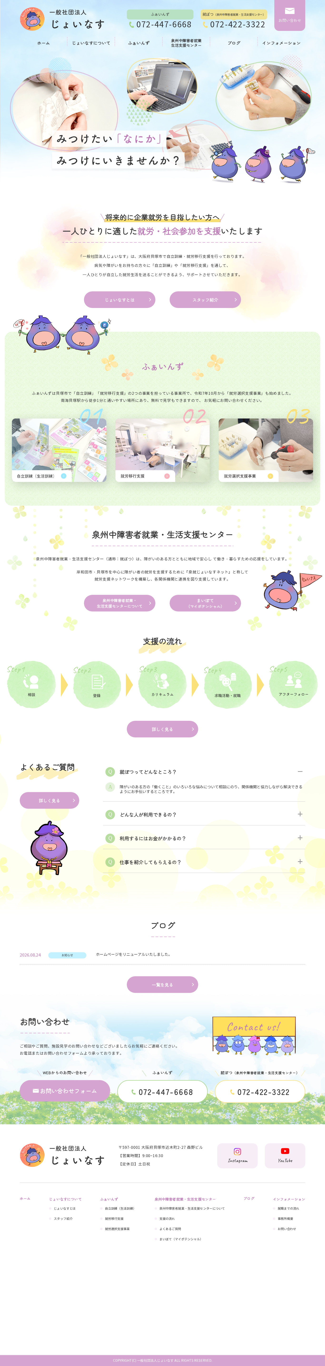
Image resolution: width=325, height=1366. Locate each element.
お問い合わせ (287, 1229)
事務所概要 (285, 1219)
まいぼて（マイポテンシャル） (181, 1239)
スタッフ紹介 (205, 300)
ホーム (43, 43)
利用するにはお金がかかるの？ (153, 838)
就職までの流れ (289, 1209)
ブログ (233, 43)
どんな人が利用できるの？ (148, 814)
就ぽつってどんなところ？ (148, 771)
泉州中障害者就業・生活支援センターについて (120, 603)
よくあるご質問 (170, 1229)
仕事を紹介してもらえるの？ (151, 862)
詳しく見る (162, 729)
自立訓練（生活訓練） (120, 1209)
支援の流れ (167, 1219)
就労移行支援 (114, 1219)
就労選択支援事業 (117, 1229)
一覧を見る (162, 984)
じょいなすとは (120, 300)
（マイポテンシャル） (205, 603)
